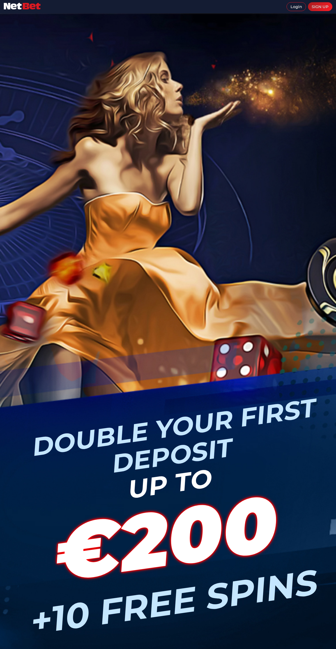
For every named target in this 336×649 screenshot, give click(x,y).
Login (296, 6)
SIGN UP (320, 6)
